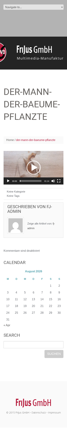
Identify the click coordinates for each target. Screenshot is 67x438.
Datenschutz (39, 412)
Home (10, 139)
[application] (33, 167)
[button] (33, 168)
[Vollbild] (59, 181)
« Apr (7, 325)
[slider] (30, 181)
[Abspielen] (8, 181)
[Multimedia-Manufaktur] (33, 401)
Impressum (54, 412)
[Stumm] (53, 181)
